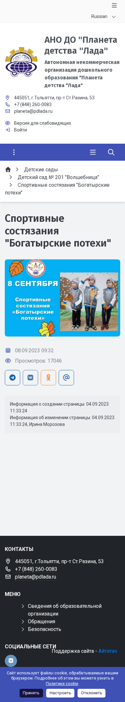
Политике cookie (62, 683)
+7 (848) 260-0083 (33, 104)
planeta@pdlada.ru (33, 111)
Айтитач (107, 651)
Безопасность (44, 629)
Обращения (41, 621)
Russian (99, 16)
